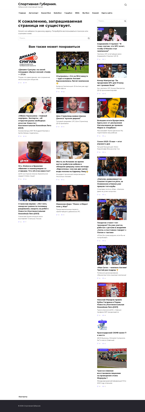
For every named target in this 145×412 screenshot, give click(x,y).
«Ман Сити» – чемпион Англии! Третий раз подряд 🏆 (112, 269)
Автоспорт (33, 13)
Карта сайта (107, 13)
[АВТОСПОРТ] (112, 367)
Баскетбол (46, 13)
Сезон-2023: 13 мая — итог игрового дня (109, 142)
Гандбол (68, 13)
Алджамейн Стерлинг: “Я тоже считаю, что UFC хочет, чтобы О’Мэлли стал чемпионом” (111, 47)
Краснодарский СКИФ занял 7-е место (112, 334)
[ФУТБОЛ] (112, 116)
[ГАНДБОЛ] (102, 329)
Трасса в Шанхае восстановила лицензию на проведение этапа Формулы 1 (109, 374)
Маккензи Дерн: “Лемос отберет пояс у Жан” (72, 205)
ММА (77, 13)
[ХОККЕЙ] (112, 296)
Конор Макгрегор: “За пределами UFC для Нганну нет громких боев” (110, 82)
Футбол (85, 13)
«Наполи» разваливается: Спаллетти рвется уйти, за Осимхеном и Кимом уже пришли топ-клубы (110, 182)
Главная (22, 13)
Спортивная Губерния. (37, 4)
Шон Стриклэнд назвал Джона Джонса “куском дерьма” (71, 117)
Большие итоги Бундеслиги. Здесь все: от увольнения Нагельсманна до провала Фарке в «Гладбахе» (110, 124)
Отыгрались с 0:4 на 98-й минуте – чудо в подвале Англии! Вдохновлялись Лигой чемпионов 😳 (72, 79)
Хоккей (95, 13)
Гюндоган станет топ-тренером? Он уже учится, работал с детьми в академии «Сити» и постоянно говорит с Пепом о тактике (111, 228)
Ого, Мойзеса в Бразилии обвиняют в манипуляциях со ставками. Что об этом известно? (34, 168)
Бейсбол (58, 13)
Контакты (23, 397)
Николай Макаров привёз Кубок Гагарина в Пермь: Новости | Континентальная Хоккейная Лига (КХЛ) (110, 303)
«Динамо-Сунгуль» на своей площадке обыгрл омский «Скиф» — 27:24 (34, 71)
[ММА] (112, 40)
